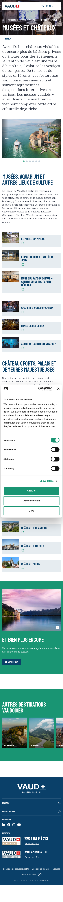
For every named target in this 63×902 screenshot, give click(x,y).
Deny (31, 510)
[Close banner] (58, 389)
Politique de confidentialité (16, 869)
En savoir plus (11, 662)
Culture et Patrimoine (28, 20)
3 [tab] (30, 161)
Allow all (31, 490)
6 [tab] (39, 161)
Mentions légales (40, 869)
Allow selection (31, 500)
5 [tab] (36, 161)
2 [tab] (27, 161)
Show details (47, 481)
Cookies (56, 869)
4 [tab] (33, 161)
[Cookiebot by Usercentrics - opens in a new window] (39, 389)
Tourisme (12, 20)
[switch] (52, 449)
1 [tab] (24, 161)
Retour (8, 39)
